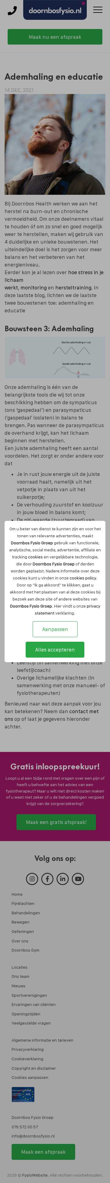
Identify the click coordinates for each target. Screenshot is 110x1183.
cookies (35, 556)
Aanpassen (55, 629)
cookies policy (83, 577)
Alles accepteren (55, 650)
